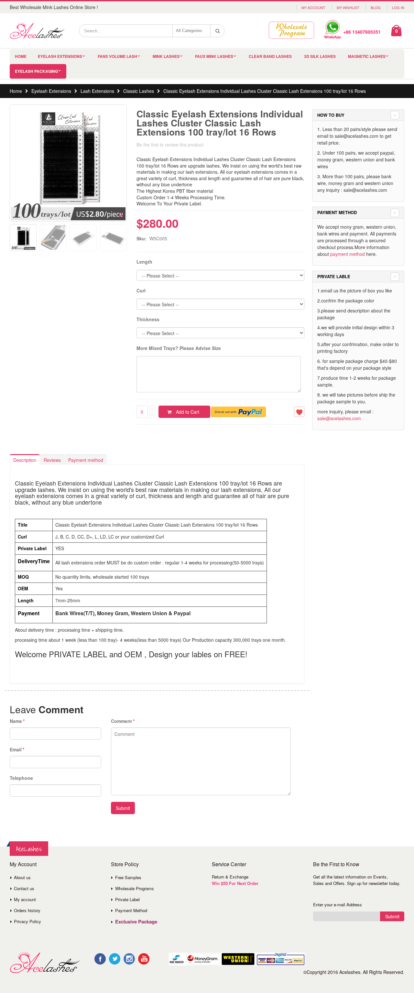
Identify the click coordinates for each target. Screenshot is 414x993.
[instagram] (129, 959)
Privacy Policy (27, 921)
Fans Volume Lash (117, 56)
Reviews (52, 460)
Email (16, 749)
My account (25, 899)
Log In (398, 7)
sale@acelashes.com (339, 418)
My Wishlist (348, 7)
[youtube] (143, 959)
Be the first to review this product (169, 144)
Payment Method (131, 910)
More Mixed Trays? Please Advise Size (178, 348)
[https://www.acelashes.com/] (45, 962)
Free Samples (128, 877)
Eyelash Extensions (60, 56)
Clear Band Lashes (270, 56)
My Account (313, 7)
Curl (141, 290)
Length (144, 261)
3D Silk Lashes (320, 56)
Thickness (147, 319)
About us (22, 877)
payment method (347, 254)
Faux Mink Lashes (214, 56)
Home (16, 91)
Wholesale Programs (134, 888)
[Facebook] (100, 959)
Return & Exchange (230, 877)
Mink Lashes (166, 56)
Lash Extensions (97, 91)
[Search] (217, 31)
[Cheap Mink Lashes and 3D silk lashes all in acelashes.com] (37, 30)
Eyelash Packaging (36, 71)
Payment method (85, 460)
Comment (121, 721)
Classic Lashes (138, 91)
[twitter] (114, 959)
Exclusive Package (136, 921)
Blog (376, 7)
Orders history (27, 910)
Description (24, 460)
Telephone (21, 778)
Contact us (24, 888)
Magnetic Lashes (367, 56)
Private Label (127, 899)
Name (16, 721)
